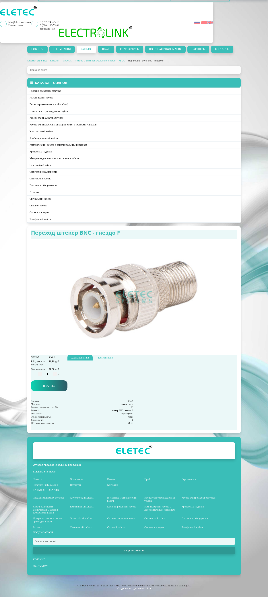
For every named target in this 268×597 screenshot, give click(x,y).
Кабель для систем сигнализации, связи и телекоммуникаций (63, 124)
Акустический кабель (41, 97)
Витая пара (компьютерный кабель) (49, 104)
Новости (37, 49)
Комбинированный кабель (44, 138)
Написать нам (47, 28)
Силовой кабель (38, 205)
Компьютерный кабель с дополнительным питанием (58, 145)
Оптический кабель (40, 178)
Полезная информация (165, 49)
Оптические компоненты (43, 171)
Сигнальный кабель (40, 198)
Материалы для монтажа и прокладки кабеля (54, 158)
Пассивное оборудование (43, 185)
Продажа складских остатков (45, 91)
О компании (62, 49)
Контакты (222, 49)
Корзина (39, 559)
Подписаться (134, 550)
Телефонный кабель (40, 219)
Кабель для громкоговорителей (46, 118)
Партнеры (198, 49)
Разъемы (34, 192)
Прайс (106, 49)
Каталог (86, 49)
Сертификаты (129, 49)
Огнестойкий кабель (41, 165)
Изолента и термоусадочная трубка (49, 111)
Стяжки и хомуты (39, 212)
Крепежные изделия (41, 151)
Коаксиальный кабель (41, 131)
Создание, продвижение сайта (134, 588)
